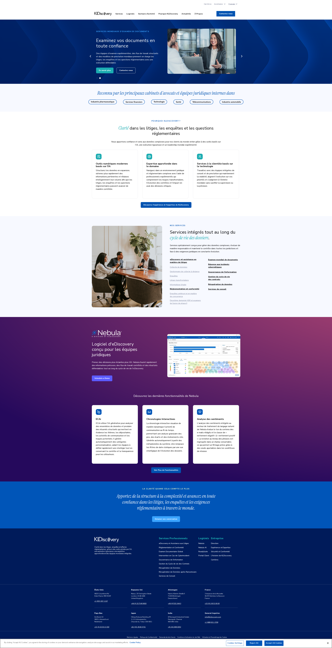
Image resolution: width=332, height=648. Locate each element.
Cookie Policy (135, 642)
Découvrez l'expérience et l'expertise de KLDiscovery (166, 205)
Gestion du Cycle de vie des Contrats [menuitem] (174, 564)
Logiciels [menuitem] (130, 14)
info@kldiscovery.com (213, 617)
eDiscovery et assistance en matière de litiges (183, 261)
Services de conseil (217, 289)
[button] (90, 56)
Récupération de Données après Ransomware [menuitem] (177, 572)
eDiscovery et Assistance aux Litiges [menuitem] (174, 543)
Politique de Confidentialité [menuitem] (148, 637)
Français (232, 4)
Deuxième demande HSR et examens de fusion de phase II (185, 302)
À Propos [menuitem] (199, 14)
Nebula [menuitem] (201, 543)
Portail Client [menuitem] (203, 555)
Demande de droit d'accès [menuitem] (167, 637)
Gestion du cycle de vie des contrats (219, 278)
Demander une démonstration (133, 69)
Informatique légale (178, 284)
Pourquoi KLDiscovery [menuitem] (168, 14)
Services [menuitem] (119, 14)
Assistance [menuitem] (218, 4)
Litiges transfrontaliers (179, 280)
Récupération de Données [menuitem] (169, 568)
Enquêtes (174, 276)
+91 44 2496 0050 (174, 627)
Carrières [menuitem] (208, 4)
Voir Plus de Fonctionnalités (166, 470)
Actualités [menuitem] (186, 14)
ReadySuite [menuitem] (203, 551)
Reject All (254, 643)
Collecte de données (178, 267)
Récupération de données (220, 284)
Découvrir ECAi (105, 69)
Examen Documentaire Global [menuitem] (171, 551)
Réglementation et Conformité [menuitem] (171, 547)
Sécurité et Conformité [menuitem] (220, 551)
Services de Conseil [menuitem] (167, 576)
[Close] (328, 643)
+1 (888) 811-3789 (211, 622)
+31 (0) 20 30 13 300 (101, 627)
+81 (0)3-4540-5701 (138, 627)
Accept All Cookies (274, 643)
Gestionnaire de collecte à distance (184, 271)
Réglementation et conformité (184, 289)
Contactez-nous (226, 14)
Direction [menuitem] (214, 543)
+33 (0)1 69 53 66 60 (212, 603)
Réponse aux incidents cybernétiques (218, 265)
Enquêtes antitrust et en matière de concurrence (183, 295)
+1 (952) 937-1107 (101, 601)
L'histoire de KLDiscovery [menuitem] (221, 555)
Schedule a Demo (102, 378)
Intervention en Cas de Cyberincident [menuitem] (174, 555)
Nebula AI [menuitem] (202, 547)
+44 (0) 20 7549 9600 (138, 603)
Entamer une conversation (166, 519)
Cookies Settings (234, 643)
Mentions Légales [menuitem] (132, 637)
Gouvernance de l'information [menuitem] (171, 560)
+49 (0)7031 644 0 (174, 603)
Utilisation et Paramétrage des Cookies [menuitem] (214, 637)
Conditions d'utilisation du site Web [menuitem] (188, 637)
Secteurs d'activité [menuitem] (146, 14)
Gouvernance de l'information (222, 272)
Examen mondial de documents (223, 259)
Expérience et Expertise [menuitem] (220, 547)
